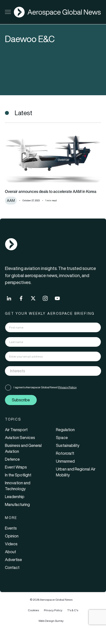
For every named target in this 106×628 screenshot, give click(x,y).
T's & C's (72, 610)
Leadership (14, 496)
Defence (12, 459)
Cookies (33, 610)
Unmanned (65, 461)
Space (62, 437)
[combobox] (53, 371)
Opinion (11, 536)
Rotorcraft (65, 453)
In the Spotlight (18, 475)
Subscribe (21, 400)
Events (11, 528)
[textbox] (48, 371)
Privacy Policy (67, 387)
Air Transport (16, 429)
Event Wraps (16, 467)
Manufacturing (17, 504)
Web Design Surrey (51, 621)
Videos (11, 544)
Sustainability (67, 445)
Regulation (65, 429)
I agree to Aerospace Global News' (45, 387)
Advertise (13, 559)
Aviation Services (20, 437)
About (10, 551)
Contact (12, 567)
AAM (11, 200)
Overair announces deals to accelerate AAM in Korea (50, 191)
